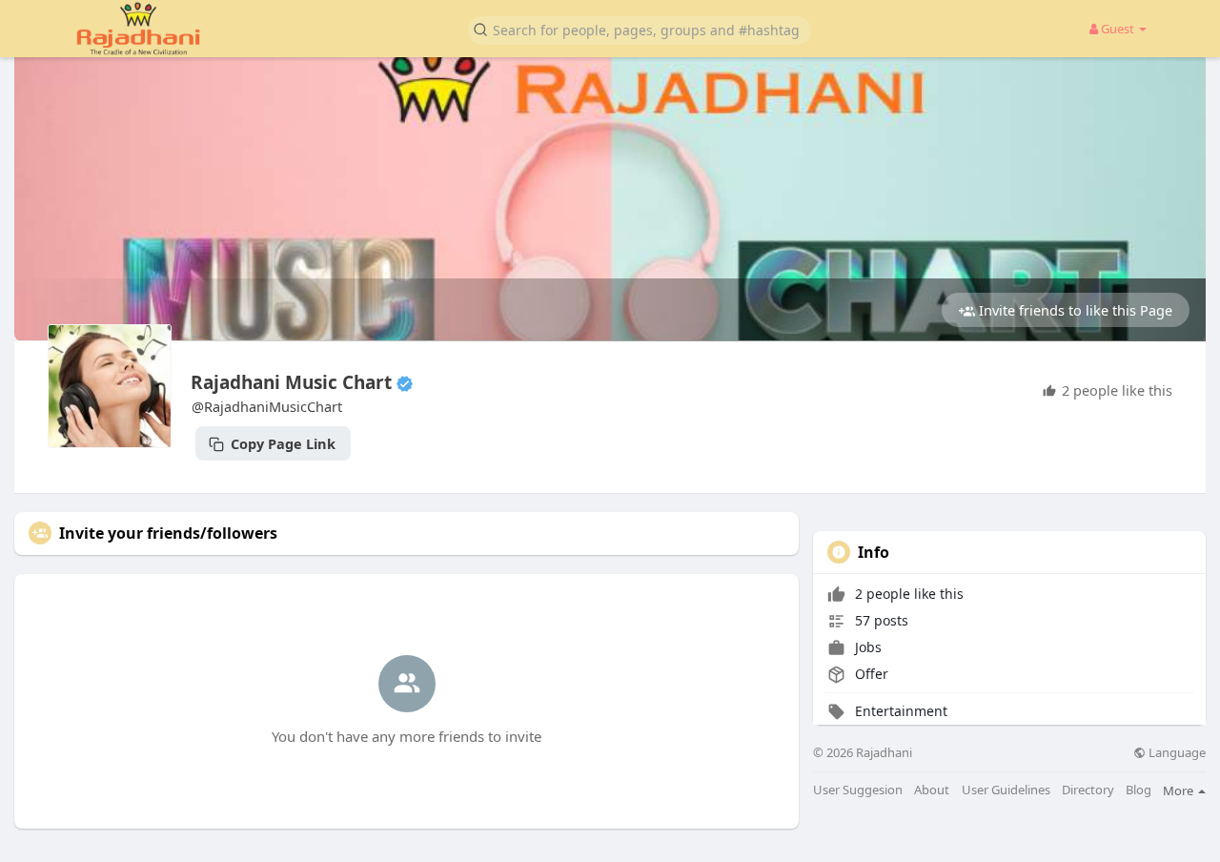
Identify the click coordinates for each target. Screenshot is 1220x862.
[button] (639, 29)
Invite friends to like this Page (1073, 309)
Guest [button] (1117, 28)
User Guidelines (1006, 790)
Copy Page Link (281, 443)
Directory (1088, 790)
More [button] (1179, 790)
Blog (1138, 790)
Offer (869, 674)
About (931, 790)
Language (1176, 753)
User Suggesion (858, 790)
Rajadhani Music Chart (291, 382)
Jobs (866, 647)
